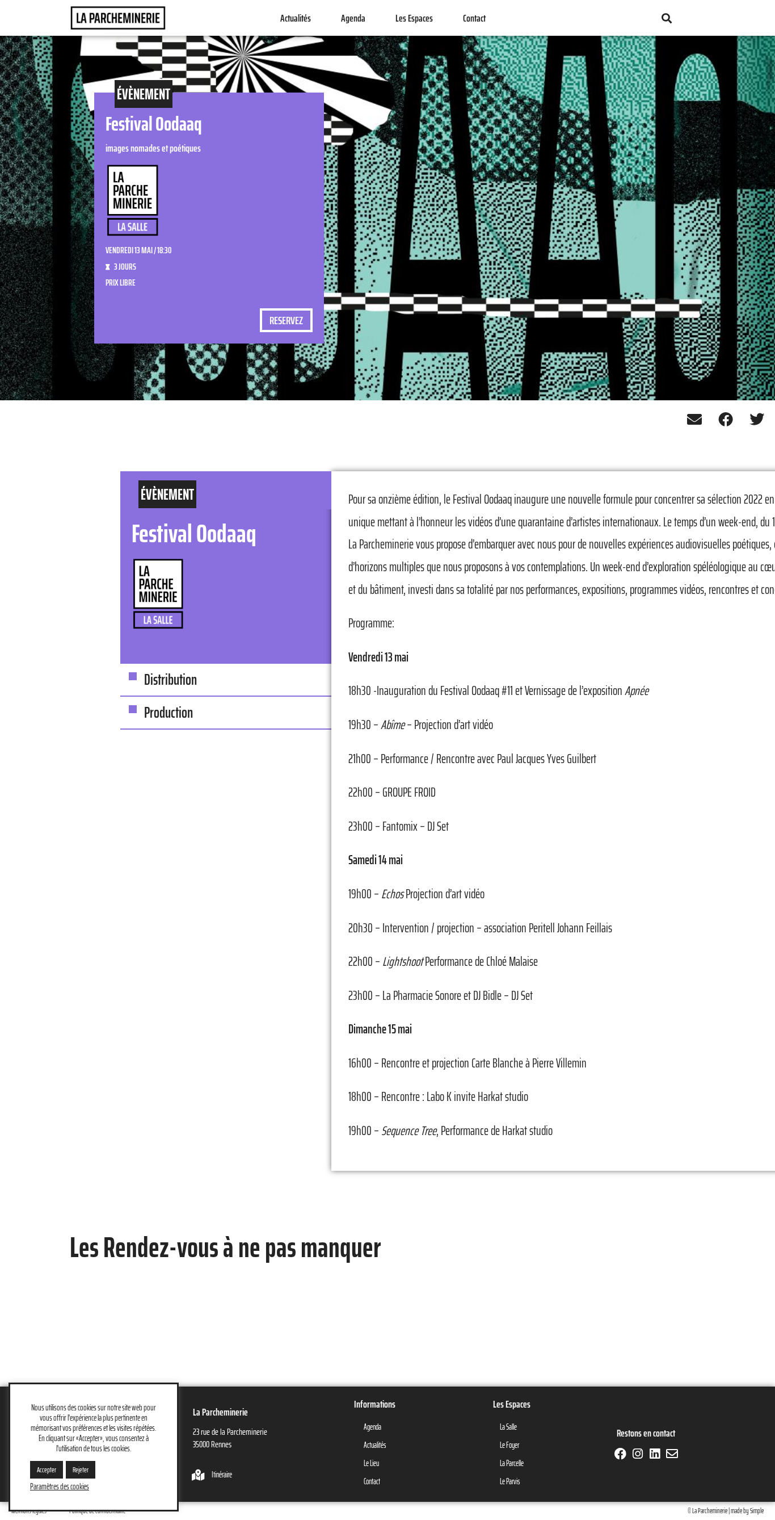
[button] (666, 18)
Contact (474, 18)
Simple (757, 1510)
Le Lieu (371, 1463)
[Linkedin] (654, 1454)
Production (168, 712)
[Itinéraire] (198, 1475)
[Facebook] (620, 1454)
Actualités (295, 18)
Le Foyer (509, 1445)
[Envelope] (671, 1454)
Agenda (353, 18)
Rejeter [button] (81, 1470)
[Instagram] (637, 1454)
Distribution (170, 679)
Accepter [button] (46, 1470)
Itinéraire (222, 1474)
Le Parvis (510, 1481)
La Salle (508, 1427)
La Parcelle (512, 1463)
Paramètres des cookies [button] (59, 1486)
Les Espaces (414, 18)
